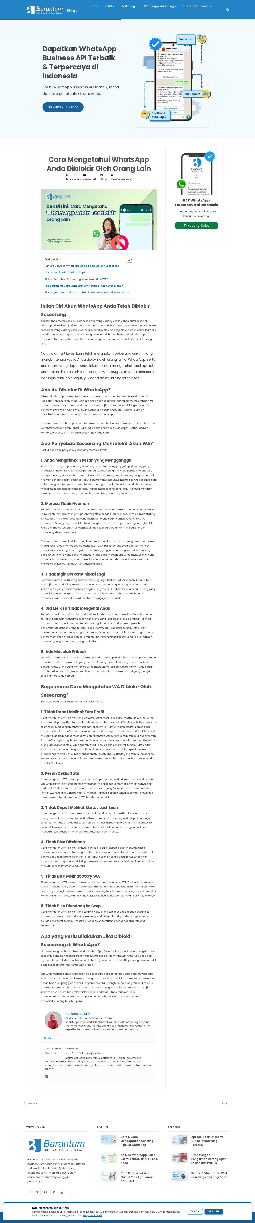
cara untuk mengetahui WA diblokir (74, 701)
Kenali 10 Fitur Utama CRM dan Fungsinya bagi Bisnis (209, 1175)
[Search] (227, 9)
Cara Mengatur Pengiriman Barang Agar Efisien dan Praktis (208, 1159)
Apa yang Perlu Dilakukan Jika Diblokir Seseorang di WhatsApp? (88, 292)
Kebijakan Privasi (92, 1215)
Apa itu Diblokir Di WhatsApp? (66, 272)
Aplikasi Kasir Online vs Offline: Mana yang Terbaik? (207, 1141)
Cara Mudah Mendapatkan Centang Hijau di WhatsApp (137, 1141)
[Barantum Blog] (52, 10)
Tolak (194, 1211)
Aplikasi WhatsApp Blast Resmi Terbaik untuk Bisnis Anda (139, 1159)
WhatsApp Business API (121, 179)
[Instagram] (44, 1038)
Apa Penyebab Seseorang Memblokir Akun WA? (78, 279)
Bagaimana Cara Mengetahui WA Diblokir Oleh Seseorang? (85, 285)
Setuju (213, 1211)
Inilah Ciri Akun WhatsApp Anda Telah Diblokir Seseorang (83, 266)
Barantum (33, 1159)
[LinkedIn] (46, 1076)
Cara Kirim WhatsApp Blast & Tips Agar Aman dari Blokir (137, 1177)
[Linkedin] (49, 1038)
